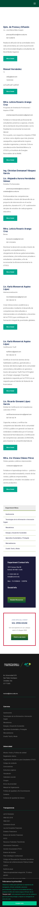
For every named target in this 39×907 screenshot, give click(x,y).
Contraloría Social (9, 824)
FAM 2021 (6, 821)
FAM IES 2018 (8, 818)
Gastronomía (10, 514)
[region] (19, 893)
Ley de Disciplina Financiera (12, 828)
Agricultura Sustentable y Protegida (17, 538)
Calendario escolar (9, 777)
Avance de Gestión (9, 852)
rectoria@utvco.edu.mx (10, 693)
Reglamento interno (9, 756)
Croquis (5, 780)
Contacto (6, 794)
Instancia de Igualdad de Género (14, 798)
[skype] (15, 591)
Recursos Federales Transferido (14, 842)
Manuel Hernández (12, 69)
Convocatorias (8, 766)
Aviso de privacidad (9, 784)
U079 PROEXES (8, 814)
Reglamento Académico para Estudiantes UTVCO (19, 760)
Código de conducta (9, 763)
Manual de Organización (11, 787)
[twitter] (18, 591)
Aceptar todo (20, 903)
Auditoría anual (8, 869)
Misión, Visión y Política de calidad (14, 753)
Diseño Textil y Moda (13, 548)
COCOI (5, 865)
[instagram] (21, 591)
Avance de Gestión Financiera (13, 835)
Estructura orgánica (9, 770)
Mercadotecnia (10, 543)
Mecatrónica (10, 527)
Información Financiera (10, 845)
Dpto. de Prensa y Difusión (16, 27)
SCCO (5, 838)
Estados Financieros (10, 831)
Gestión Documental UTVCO (12, 849)
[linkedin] (4, 282)
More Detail (10, 58)
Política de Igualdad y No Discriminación (16, 791)
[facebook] (8, 591)
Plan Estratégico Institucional (13, 856)
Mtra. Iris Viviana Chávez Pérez (18, 458)
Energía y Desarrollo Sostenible (16, 533)
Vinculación (7, 773)
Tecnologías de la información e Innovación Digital (18, 521)
